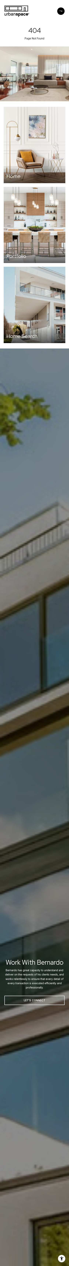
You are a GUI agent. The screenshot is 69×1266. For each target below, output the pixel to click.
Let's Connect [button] (34, 1000)
